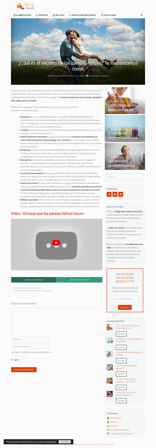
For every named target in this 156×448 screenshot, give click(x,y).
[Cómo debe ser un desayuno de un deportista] (125, 112)
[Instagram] (120, 194)
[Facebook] (109, 194)
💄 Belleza (58, 15)
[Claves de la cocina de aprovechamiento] (110, 395)
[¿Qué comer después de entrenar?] (110, 368)
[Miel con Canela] (25, 6)
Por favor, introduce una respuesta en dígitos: (31, 352)
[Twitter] (114, 194)
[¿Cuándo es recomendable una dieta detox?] (125, 140)
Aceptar (65, 442)
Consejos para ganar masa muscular (28, 288)
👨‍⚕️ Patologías (108, 15)
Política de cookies (106, 444)
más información (50, 442)
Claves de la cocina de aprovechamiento (125, 393)
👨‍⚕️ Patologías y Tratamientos (120, 433)
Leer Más (121, 334)
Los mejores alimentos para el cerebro (129, 353)
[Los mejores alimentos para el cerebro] (125, 168)
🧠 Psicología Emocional (82, 15)
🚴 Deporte (42, 15)
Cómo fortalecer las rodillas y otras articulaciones (33, 291)
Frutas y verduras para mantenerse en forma (126, 380)
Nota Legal (93, 444)
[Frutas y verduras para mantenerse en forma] (110, 382)
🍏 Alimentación (22, 15)
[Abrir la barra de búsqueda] (141, 15)
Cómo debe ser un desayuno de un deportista (128, 326)
